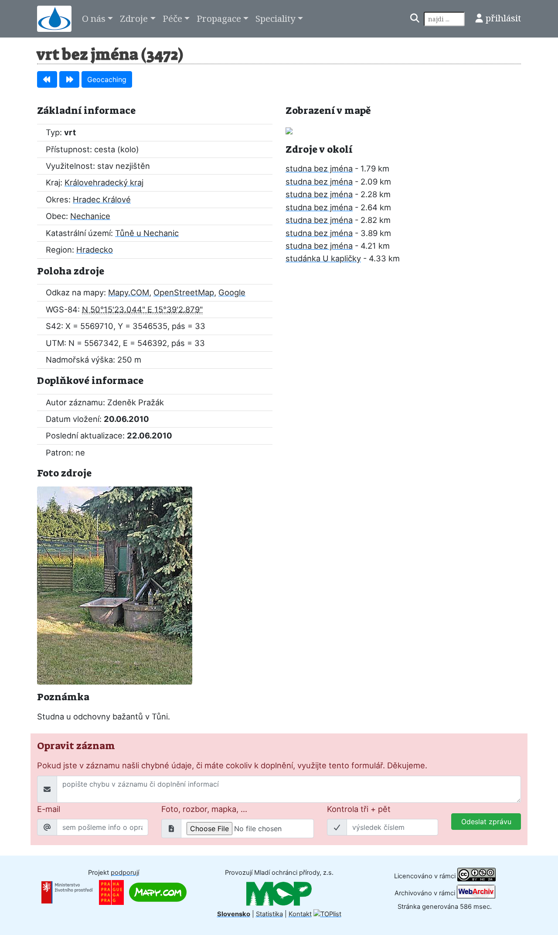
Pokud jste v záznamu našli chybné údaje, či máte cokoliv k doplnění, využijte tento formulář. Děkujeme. (232, 765)
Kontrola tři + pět (359, 809)
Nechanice (90, 216)
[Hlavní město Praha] (111, 892)
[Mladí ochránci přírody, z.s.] (279, 893)
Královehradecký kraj (104, 182)
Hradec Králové (102, 199)
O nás (93, 18)
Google (231, 292)
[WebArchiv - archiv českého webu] (476, 893)
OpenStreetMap (183, 292)
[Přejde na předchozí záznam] (47, 79)
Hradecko (94, 249)
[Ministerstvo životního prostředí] (67, 892)
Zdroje (134, 18)
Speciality (275, 18)
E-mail (48, 809)
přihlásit (503, 18)
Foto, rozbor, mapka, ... (204, 809)
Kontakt (300, 914)
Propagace (219, 18)
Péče (172, 18)
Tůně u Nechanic (147, 233)
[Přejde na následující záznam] (69, 79)
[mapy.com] (157, 892)
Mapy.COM (128, 292)
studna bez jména (319, 168)
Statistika (269, 914)
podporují (125, 873)
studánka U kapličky (323, 258)
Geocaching (106, 79)
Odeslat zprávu (486, 821)
